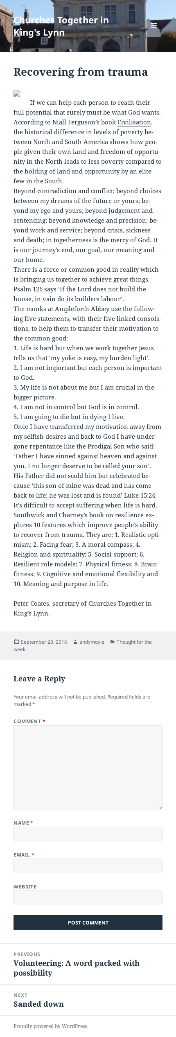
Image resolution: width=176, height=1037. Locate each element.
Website (25, 886)
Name (24, 822)
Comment (29, 721)
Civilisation (134, 122)
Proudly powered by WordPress (50, 1026)
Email (24, 854)
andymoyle (91, 641)
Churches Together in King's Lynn (61, 26)
